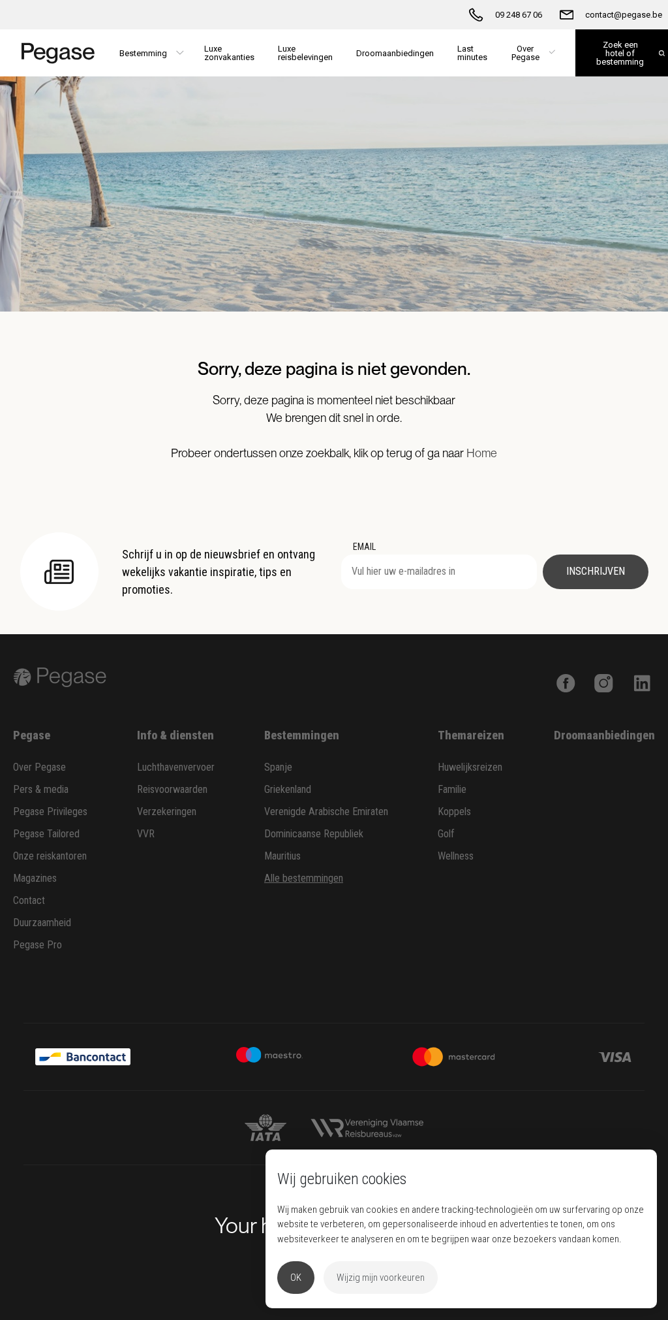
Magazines (35, 878)
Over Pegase (39, 767)
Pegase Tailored (46, 834)
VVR (146, 834)
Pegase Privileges (50, 811)
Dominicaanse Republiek (313, 834)
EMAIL (364, 546)
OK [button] (295, 1277)
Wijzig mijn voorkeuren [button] (381, 1277)
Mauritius (282, 856)
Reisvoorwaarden (172, 789)
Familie (452, 789)
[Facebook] (566, 681)
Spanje (278, 767)
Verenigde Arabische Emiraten (326, 811)
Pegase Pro (37, 945)
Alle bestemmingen (303, 878)
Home (481, 453)
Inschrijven (595, 571)
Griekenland (287, 789)
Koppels (454, 811)
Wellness (456, 856)
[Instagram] (603, 681)
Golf (446, 834)
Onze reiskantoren (50, 856)
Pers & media (40, 789)
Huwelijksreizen (470, 767)
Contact (29, 900)
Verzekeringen (166, 811)
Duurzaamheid (42, 922)
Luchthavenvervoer (176, 767)
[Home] (54, 52)
